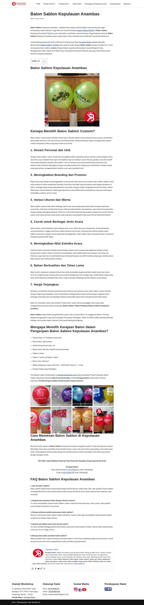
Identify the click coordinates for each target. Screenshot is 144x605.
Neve (14, 602)
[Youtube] (38, 569)
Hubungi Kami (115, 4)
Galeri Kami (77, 4)
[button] (55, 3)
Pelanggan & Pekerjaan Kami (96, 4)
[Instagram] (33, 569)
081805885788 (68, 472)
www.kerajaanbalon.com (67, 375)
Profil (38, 4)
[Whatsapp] (44, 569)
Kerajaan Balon (39, 18)
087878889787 (73, 470)
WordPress (36, 602)
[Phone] (41, 569)
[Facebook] (35, 569)
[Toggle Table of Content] (43, 61)
